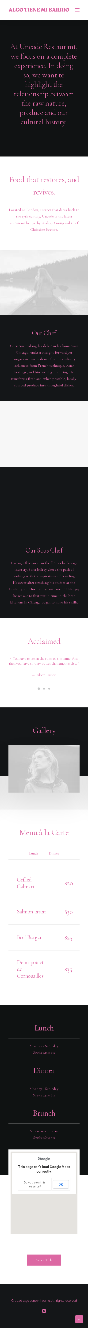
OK (60, 1184)
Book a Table (44, 1260)
